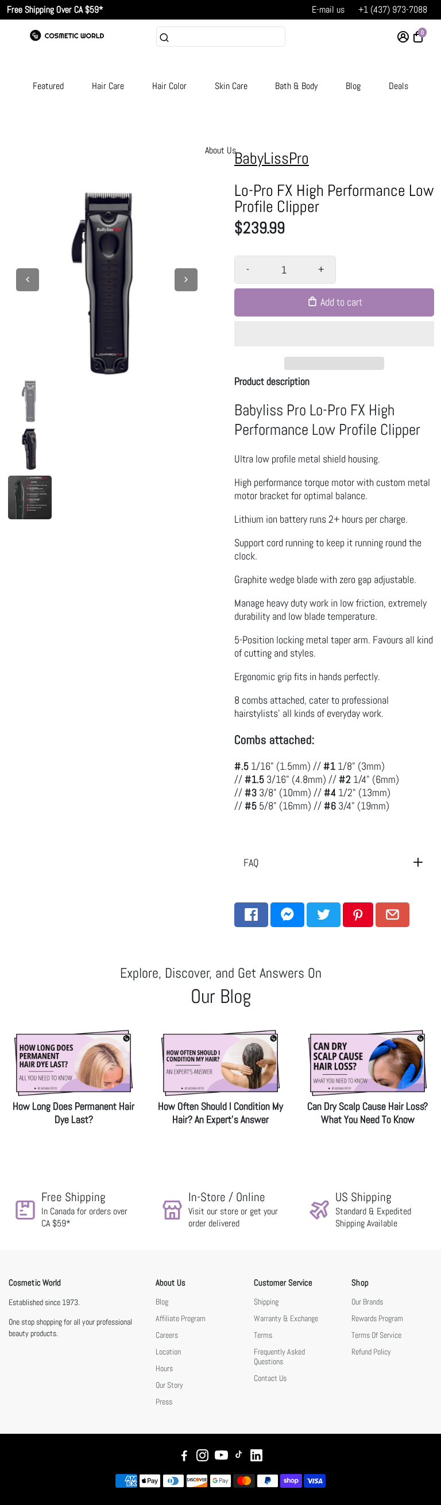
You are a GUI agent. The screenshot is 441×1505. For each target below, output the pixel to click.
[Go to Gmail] (392, 914)
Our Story (169, 1385)
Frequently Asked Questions (279, 1357)
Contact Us (270, 1378)
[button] (334, 333)
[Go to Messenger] (287, 914)
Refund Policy (371, 1352)
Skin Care (231, 86)
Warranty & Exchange (286, 1318)
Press (164, 1402)
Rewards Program (377, 1318)
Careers (167, 1335)
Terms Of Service (376, 1335)
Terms (263, 1335)
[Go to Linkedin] (256, 1457)
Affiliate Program (181, 1318)
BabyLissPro (271, 158)
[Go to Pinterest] (358, 914)
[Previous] (27, 279)
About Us (220, 150)
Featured (48, 86)
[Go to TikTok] (239, 1457)
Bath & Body (296, 86)
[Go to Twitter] (324, 914)
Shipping (266, 1302)
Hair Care (108, 86)
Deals (398, 86)
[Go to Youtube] (221, 1457)
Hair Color (169, 86)
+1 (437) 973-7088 (392, 9)
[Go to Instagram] (202, 1457)
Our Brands (367, 1302)
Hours (164, 1368)
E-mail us (328, 9)
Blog (353, 86)
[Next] (186, 279)
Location (168, 1352)
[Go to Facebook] (251, 914)
